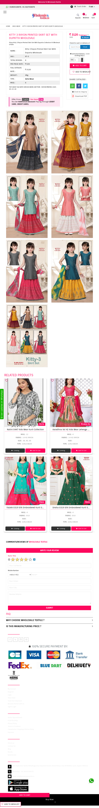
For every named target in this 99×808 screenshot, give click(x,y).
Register (11, 692)
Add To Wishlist (12, 804)
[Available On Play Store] (72, 6)
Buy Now (49, 799)
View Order (11, 698)
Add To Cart (36, 450)
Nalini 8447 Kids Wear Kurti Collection (25, 429)
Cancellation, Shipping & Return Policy (21, 729)
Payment (11, 732)
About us (11, 743)
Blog (9, 749)
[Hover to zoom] (27, 142)
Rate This (12, 556)
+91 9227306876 (28, 7)
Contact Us (12, 746)
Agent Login (12, 707)
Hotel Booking (13, 720)
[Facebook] (78, 86)
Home (8, 26)
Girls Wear (16, 26)
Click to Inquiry (80, 92)
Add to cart (81, 65)
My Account (12, 689)
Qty (72, 60)
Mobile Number (13, 570)
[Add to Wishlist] (6, 380)
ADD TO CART (24, 795)
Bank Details (12, 755)
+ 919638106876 (14, 7)
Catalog (16, 450)
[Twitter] (85, 86)
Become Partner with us (16, 704)
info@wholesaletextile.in (25, 776)
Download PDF (81, 96)
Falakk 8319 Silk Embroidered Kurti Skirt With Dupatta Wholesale (38, 507)
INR (92, 7)
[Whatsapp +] (72, 86)
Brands (10, 752)
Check (85, 47)
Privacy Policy (12, 723)
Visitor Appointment (15, 718)
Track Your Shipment (15, 701)
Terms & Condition (14, 726)
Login (9, 695)
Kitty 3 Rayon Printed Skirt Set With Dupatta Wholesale (42, 26)
